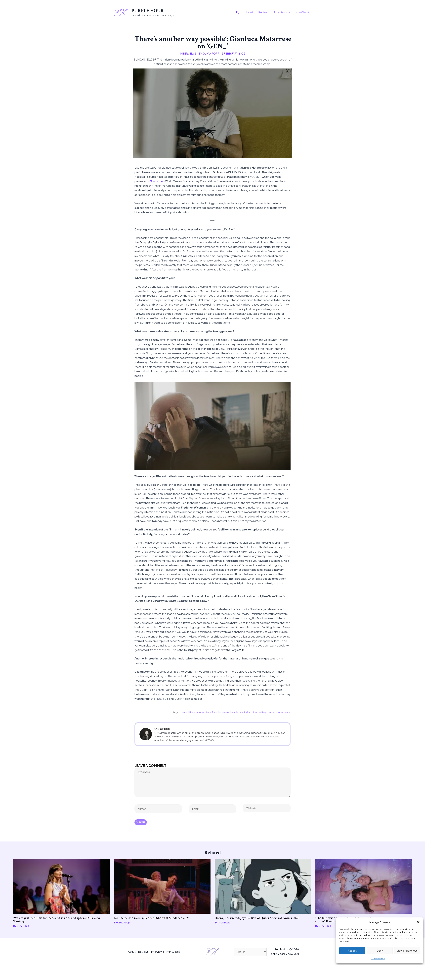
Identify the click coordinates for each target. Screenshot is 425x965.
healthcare (236, 712)
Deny (380, 950)
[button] (418, 922)
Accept (352, 950)
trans (287, 712)
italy (264, 712)
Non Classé (302, 12)
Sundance (156, 181)
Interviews (280, 12)
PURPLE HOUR (147, 10)
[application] (288, 12)
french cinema (220, 712)
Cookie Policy (378, 958)
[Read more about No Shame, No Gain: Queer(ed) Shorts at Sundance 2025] (162, 886)
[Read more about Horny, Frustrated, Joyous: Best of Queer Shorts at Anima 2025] (263, 886)
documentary (202, 712)
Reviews (263, 12)
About (249, 12)
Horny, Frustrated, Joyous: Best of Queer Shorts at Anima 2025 (257, 918)
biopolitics (187, 712)
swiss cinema (275, 712)
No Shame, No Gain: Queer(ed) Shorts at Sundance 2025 (152, 918)
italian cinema (252, 712)
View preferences (407, 950)
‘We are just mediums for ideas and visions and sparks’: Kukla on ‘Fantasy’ (56, 919)
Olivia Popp (162, 728)
